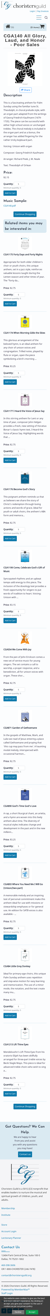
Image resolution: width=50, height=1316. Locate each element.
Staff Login (7, 1293)
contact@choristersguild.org (16, 1275)
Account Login (8, 1231)
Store (4, 1224)
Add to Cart (10, 193)
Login (32, 11)
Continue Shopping (25, 214)
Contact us (25, 1154)
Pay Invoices (43, 11)
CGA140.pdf (9, 205)
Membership (8, 1208)
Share (27, 89)
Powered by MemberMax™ (15, 1289)
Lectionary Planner (11, 1237)
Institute (5, 1214)
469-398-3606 (8, 1265)
